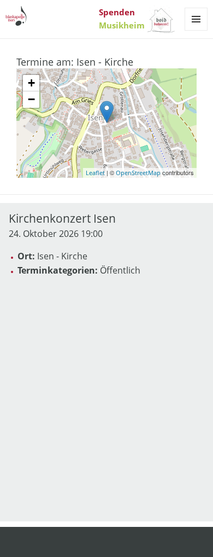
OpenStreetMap (138, 173)
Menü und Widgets (196, 30)
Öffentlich (120, 270)
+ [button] (31, 83)
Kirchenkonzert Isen (62, 218)
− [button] (31, 99)
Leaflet (95, 173)
